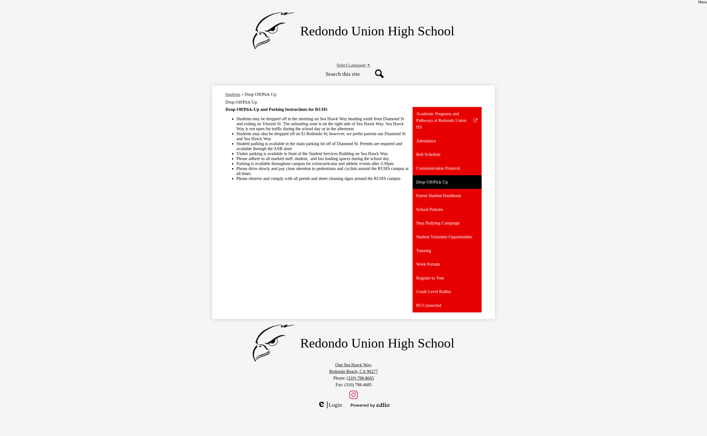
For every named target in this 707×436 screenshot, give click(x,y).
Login (330, 405)
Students (232, 94)
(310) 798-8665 (360, 378)
